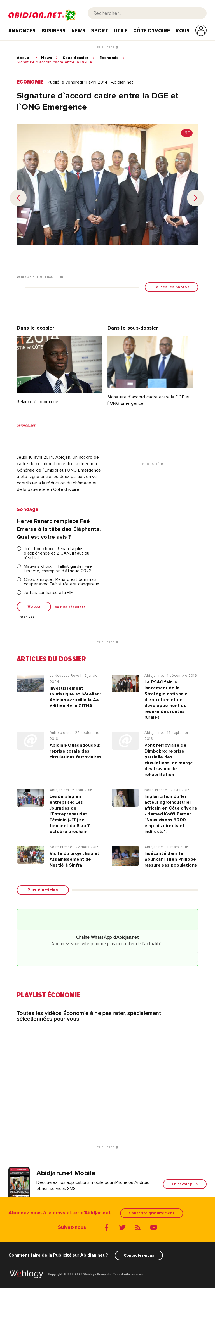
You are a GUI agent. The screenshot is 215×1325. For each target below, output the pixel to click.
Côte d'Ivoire (151, 30)
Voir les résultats (70, 607)
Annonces (22, 30)
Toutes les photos (171, 287)
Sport (99, 30)
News (78, 30)
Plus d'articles (42, 890)
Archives (27, 617)
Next (195, 198)
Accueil (24, 58)
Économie (109, 58)
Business (53, 30)
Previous (18, 198)
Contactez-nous (139, 1255)
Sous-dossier (76, 58)
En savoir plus (185, 1184)
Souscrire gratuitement (151, 1213)
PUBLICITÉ (106, 47)
